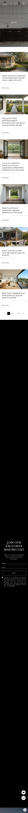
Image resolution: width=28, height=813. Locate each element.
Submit (14, 573)
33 (19, 313)
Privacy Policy (12, 585)
